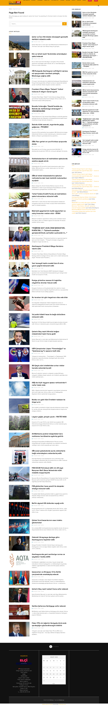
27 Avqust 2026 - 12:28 (38, 129)
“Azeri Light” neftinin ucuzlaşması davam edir (84, 193)
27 (53, 677)
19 (50, 674)
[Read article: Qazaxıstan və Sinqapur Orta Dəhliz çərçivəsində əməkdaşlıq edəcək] (19, 578)
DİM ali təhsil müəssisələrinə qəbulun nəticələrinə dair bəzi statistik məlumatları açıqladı (49, 178)
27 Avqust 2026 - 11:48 (38, 215)
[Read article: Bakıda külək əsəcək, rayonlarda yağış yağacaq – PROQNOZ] (19, 130)
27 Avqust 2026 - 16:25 (38, 41)
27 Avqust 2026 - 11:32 (38, 251)
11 (47, 670)
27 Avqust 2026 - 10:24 (38, 404)
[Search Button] (98, 6)
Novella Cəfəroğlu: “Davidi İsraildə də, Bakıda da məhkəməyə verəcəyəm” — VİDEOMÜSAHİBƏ (47, 108)
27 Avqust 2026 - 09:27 (38, 505)
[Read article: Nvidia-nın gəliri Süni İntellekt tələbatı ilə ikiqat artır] (19, 405)
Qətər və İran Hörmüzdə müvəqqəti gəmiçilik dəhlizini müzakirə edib (89, 14)
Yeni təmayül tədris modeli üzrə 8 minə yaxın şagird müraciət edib (90, 141)
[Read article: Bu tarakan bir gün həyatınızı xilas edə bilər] (19, 303)
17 (43, 674)
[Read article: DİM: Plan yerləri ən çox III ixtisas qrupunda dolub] (19, 147)
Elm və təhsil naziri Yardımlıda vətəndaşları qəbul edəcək (89, 23)
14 (57, 670)
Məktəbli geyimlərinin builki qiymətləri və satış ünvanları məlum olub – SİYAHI (90, 111)
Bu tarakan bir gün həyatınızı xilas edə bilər (50, 297)
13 (53, 670)
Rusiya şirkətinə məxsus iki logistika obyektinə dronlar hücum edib (90, 150)
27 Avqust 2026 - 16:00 (38, 94)
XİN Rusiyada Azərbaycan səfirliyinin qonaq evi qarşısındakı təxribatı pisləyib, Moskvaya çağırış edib (50, 73)
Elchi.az (52, 700)
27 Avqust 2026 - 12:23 (38, 163)
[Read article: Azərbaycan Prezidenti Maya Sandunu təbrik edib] (19, 252)
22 (60, 674)
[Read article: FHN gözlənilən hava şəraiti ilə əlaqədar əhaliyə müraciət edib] (19, 492)
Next (79, 156)
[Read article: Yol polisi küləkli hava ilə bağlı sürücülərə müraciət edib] (19, 320)
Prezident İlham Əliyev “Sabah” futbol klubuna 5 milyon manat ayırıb (90, 44)
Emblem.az (61, 700)
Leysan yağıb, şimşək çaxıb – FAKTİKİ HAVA (49, 417)
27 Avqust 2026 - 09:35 (38, 491)
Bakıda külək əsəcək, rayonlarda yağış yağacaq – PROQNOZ (90, 64)
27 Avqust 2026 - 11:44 (38, 235)
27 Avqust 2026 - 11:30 (38, 268)
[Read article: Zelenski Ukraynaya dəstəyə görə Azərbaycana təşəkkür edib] (19, 543)
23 (64, 674)
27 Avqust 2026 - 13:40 (38, 113)
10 (44, 670)
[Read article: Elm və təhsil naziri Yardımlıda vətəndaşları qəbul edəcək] (19, 60)
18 (47, 674)
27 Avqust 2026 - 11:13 (38, 299)
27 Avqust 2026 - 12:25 (38, 146)
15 (60, 670)
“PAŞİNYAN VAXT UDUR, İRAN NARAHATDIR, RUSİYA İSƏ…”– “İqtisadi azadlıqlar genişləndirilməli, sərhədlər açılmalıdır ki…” (49, 230)
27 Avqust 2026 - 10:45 (38, 370)
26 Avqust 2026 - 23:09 (38, 591)
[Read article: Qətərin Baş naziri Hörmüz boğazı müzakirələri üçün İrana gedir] (19, 337)
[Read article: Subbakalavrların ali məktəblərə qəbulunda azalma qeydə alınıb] (19, 164)
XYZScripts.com (62, 704)
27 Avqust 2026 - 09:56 (38, 455)
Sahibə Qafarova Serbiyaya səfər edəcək (49, 606)
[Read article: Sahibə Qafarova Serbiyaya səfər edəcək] (19, 612)
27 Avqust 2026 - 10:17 (38, 419)
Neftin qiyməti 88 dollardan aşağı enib (48, 503)
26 (50, 677)
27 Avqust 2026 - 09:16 (38, 525)
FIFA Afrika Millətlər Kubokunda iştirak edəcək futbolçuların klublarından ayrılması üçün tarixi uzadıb (84, 211)
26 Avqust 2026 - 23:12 (38, 576)
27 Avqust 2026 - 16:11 (38, 78)
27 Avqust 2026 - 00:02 (38, 542)
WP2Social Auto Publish (47, 704)
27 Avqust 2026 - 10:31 (38, 387)
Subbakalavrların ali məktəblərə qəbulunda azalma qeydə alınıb (89, 82)
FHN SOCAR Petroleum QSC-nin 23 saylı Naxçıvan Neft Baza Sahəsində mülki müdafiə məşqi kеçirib (47, 470)
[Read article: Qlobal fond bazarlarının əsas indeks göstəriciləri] (19, 526)
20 (53, 674)
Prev (74, 156)
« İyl (53, 683)
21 (57, 674)
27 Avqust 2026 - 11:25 (38, 285)
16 (63, 670)
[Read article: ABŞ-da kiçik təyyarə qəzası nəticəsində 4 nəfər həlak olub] (19, 388)
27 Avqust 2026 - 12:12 (38, 183)
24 (44, 677)
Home (10, 9)
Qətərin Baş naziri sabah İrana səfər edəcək (50, 589)
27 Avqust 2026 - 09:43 (38, 475)
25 (47, 677)
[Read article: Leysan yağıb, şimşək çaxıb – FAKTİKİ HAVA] (19, 422)
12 (50, 670)
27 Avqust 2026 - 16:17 (38, 58)
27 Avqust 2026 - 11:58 (38, 198)
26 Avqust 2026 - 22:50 (38, 627)
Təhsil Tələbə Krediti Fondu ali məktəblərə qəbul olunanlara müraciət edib (90, 102)
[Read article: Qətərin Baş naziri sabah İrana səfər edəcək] (19, 595)
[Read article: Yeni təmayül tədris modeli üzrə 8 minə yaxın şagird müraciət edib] (19, 269)
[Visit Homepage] (15, 2)
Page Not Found (16, 9)
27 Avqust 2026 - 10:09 (38, 438)
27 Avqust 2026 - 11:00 (38, 336)
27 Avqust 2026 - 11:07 (38, 319)
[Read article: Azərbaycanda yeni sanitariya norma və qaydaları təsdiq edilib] (19, 560)
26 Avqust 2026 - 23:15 (38, 559)
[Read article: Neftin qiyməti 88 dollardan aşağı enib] (19, 509)
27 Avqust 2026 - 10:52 (38, 353)
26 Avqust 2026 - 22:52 (38, 608)
